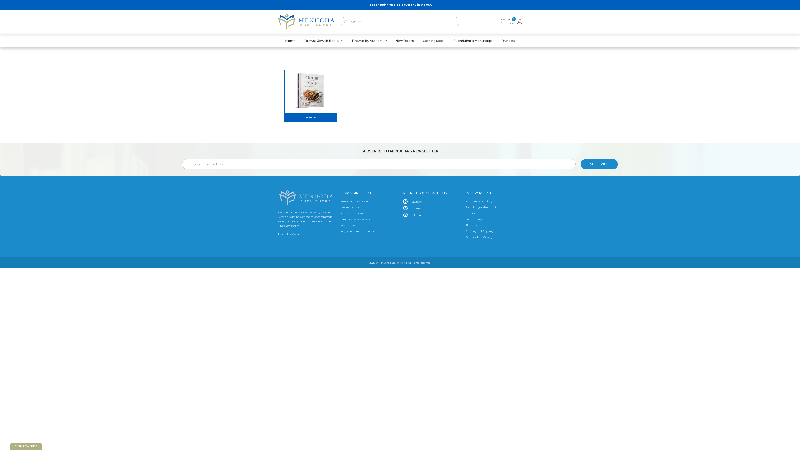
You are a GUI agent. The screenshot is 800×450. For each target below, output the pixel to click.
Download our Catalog (479, 237)
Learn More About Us (290, 233)
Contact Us (472, 213)
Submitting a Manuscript (481, 207)
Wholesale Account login (480, 201)
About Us (471, 225)
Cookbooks (310, 117)
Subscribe (599, 164)
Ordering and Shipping (480, 231)
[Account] (519, 21)
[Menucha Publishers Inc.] (306, 21)
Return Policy (474, 219)
